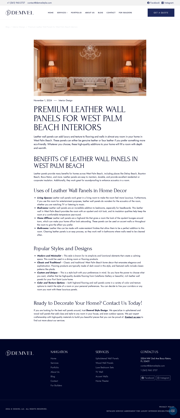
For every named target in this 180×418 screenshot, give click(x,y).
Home (51, 12)
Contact (111, 12)
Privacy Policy (166, 407)
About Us (90, 12)
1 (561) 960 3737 (149, 370)
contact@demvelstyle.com (40, 2)
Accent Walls (102, 376)
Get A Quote (161, 12)
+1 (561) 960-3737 (16, 2)
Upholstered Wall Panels (107, 358)
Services (54, 363)
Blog (100, 12)
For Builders (125, 12)
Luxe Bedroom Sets (105, 367)
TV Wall (99, 372)
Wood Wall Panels (104, 363)
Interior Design (19, 26)
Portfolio (76, 12)
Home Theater (102, 381)
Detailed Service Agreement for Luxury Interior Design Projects (140, 411)
